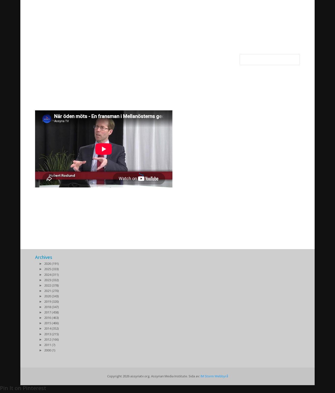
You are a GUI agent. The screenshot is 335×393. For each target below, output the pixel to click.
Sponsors (84, 58)
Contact (159, 58)
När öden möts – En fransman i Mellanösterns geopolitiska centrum (136, 192)
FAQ (174, 58)
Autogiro (191, 58)
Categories (57, 58)
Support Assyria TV (112, 58)
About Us (140, 58)
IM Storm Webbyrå (214, 376)
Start (39, 58)
